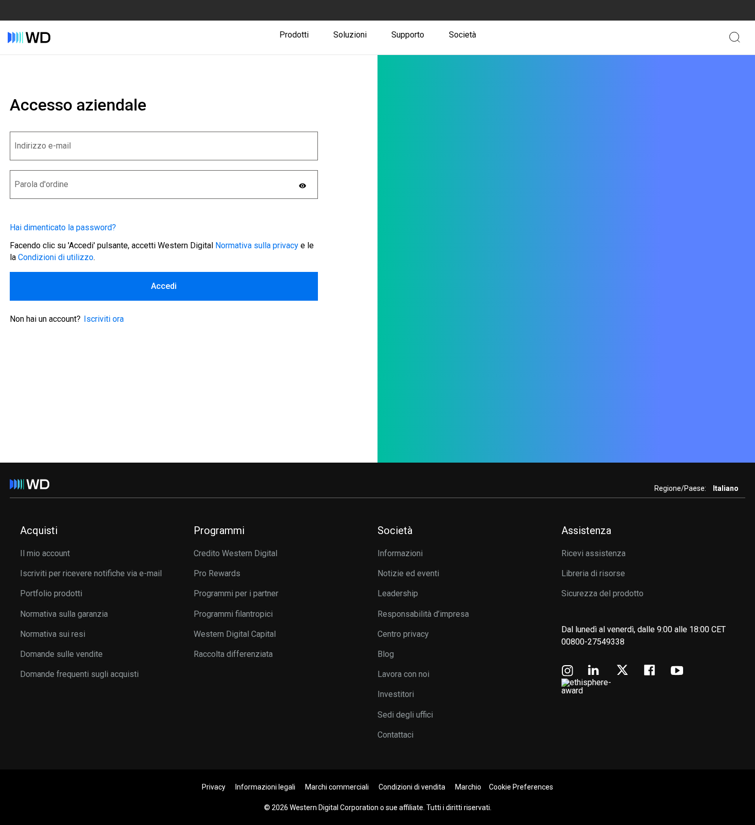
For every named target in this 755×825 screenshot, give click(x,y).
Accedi (164, 286)
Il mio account (45, 553)
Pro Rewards (217, 573)
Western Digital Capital (235, 634)
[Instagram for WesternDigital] (567, 672)
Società (462, 35)
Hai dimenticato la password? (63, 228)
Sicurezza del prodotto (602, 593)
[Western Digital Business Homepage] (29, 37)
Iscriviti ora (104, 319)
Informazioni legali (265, 787)
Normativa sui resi (52, 634)
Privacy (213, 787)
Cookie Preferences (521, 787)
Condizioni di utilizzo (55, 257)
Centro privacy (403, 634)
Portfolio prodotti (51, 593)
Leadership (398, 593)
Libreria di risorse (593, 573)
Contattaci (395, 735)
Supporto (407, 35)
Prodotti (294, 35)
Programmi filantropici (233, 614)
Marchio (468, 787)
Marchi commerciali (337, 787)
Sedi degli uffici (405, 715)
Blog (386, 654)
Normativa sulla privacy (256, 245)
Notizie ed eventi (408, 573)
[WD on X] (622, 671)
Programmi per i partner (236, 593)
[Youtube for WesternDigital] (677, 672)
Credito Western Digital (235, 553)
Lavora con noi (403, 674)
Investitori (396, 694)
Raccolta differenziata (233, 654)
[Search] (734, 37)
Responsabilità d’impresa (423, 614)
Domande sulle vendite (61, 654)
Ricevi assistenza (593, 553)
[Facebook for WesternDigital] (650, 672)
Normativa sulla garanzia (64, 614)
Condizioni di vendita (412, 787)
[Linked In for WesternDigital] (594, 672)
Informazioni (400, 553)
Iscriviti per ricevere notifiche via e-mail (91, 573)
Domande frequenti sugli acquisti (79, 674)
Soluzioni (350, 35)
